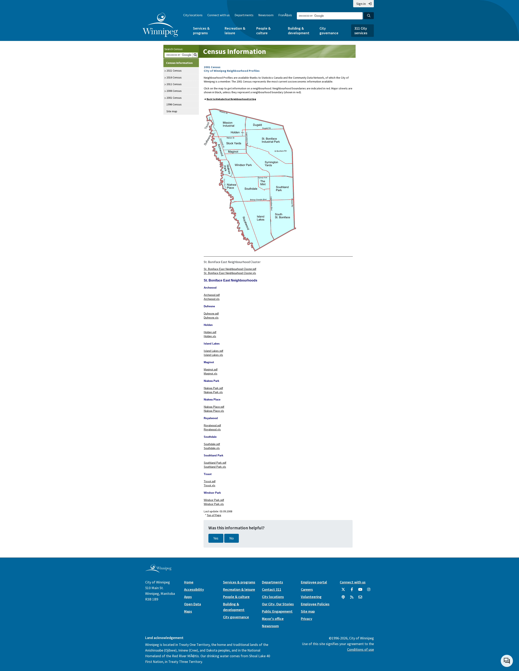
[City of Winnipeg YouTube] (360, 591)
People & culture (263, 30)
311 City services (360, 30)
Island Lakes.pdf (213, 350)
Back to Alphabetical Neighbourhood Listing (231, 99)
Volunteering (311, 596)
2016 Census (174, 77)
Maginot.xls (210, 373)
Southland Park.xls (215, 466)
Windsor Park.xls (214, 504)
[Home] (160, 25)
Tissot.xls (209, 485)
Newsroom (265, 15)
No (231, 538)
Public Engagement (277, 611)
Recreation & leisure (235, 30)
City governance (329, 30)
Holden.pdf (210, 332)
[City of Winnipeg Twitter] (343, 591)
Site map (171, 111)
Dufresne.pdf (211, 313)
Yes (215, 538)
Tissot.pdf (210, 481)
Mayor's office (273, 618)
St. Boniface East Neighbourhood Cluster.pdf (230, 269)
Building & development (298, 30)
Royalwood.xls (212, 429)
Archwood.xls (212, 299)
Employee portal (314, 582)
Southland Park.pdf (215, 462)
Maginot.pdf (211, 369)
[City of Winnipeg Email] (360, 598)
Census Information (179, 63)
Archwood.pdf (212, 294)
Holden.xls (210, 336)
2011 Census (174, 84)
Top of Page (214, 515)
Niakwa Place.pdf (214, 406)
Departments (244, 15)
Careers (307, 589)
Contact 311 (271, 589)
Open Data (192, 604)
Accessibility (194, 589)
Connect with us (218, 15)
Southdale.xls (212, 448)
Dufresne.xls (211, 317)
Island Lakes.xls (213, 354)
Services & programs (201, 30)
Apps (188, 596)
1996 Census (174, 104)
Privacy (306, 618)
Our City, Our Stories (278, 604)
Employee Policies (315, 604)
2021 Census (174, 70)
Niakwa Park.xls (213, 392)
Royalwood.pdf (212, 425)
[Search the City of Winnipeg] (369, 15)
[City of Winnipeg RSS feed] (351, 598)
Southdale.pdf (212, 444)
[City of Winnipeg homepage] (158, 571)
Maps (188, 611)
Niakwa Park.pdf (213, 388)
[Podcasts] (343, 598)
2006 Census (174, 91)
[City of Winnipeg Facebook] (351, 591)
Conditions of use (360, 649)
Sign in (361, 4)
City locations (193, 15)
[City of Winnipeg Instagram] (368, 591)
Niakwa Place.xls (214, 410)
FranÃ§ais (285, 15)
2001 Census (174, 98)
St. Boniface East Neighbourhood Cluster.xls (230, 273)
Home (188, 582)
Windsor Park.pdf (214, 500)
